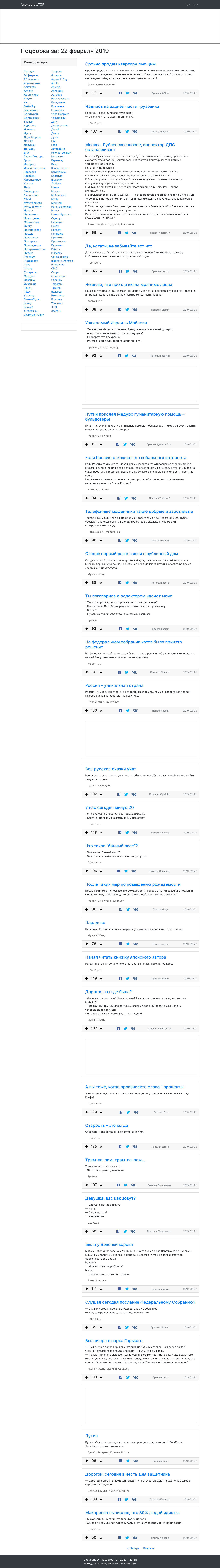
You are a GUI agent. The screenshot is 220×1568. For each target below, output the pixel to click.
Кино (54, 164)
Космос (28, 183)
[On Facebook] (120, 93)
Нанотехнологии (61, 206)
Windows (56, 303)
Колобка (29, 175)
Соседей (29, 276)
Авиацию (57, 90)
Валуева (56, 291)
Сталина (29, 280)
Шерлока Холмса (62, 260)
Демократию (59, 125)
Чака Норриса (60, 114)
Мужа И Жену (33, 206)
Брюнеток (57, 110)
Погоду (56, 229)
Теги (195, 4)
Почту (55, 226)
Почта (133, 1559)
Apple (54, 83)
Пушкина (57, 245)
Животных (30, 310)
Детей (55, 129)
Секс (27, 264)
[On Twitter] (127, 93)
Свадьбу (56, 280)
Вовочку (56, 299)
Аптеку (28, 90)
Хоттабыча (58, 148)
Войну (28, 303)
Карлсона (30, 171)
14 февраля (31, 75)
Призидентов (32, 245)
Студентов (58, 276)
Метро (55, 191)
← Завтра (133, 1548)
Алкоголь (30, 86)
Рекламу (29, 256)
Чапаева (29, 129)
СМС (54, 268)
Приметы (57, 237)
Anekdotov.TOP (32, 4)
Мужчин (56, 202)
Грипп (27, 160)
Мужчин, (111, 1368)
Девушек (29, 144)
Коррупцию (58, 171)
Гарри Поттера (33, 156)
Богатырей (31, 114)
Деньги (28, 141)
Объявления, (95, 84)
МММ (27, 198)
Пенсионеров (32, 229)
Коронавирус (32, 179)
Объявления (31, 222)
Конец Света (59, 168)
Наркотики (31, 214)
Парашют (57, 222)
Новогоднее (31, 218)
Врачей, (92, 347)
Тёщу (27, 291)
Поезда (28, 233)
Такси (27, 287)
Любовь (56, 183)
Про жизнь (58, 241)
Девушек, (94, 785)
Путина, (107, 900)
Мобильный (58, 195)
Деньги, (106, 224)
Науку (55, 210)
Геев (54, 144)
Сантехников (59, 256)
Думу (54, 137)
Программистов (34, 249)
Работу (55, 249)
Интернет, (94, 489)
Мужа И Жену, (97, 1368)
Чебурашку (58, 117)
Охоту (28, 226)
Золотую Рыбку (34, 314)
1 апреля (56, 71)
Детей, (116, 224)
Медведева (31, 195)
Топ (187, 4)
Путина (28, 253)
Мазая (55, 187)
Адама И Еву (59, 79)
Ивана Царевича (34, 168)
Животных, (94, 435)
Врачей (28, 307)
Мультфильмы (33, 202)
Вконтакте (57, 295)
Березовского (60, 98)
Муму (54, 198)
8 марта (56, 75)
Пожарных (31, 241)
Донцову (29, 148)
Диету (55, 133)
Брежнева (57, 106)
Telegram (56, 283)
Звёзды (56, 310)
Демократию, (96, 701)
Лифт (27, 187)
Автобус (56, 94)
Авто (27, 102)
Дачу (54, 121)
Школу (28, 268)
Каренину (57, 160)
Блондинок (58, 102)
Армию (55, 86)
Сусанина (30, 283)
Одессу (56, 218)
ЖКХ (54, 307)
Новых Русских (61, 214)
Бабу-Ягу (30, 106)
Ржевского (31, 260)
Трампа (56, 287)
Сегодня (29, 71)
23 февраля (31, 79)
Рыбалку (56, 253)
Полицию (57, 233)
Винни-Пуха (31, 299)
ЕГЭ (26, 152)
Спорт (55, 272)
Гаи (53, 141)
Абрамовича (32, 83)
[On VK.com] (135, 93)
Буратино (30, 125)
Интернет (30, 164)
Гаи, (97, 224)
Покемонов (31, 237)
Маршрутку (31, 191)
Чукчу (28, 133)
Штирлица (57, 264)
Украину (29, 295)
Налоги (28, 210)
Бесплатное (31, 110)
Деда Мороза (32, 137)
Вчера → (148, 1548)
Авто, (91, 224)
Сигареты (30, 272)
